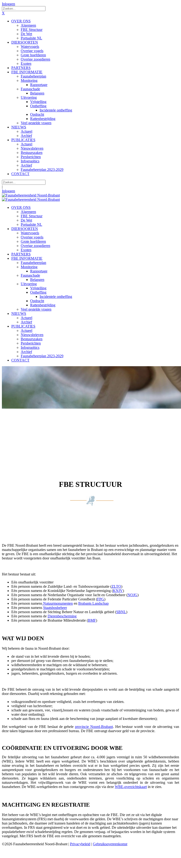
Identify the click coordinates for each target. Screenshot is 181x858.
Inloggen (8, 4)
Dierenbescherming (62, 616)
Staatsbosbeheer (55, 608)
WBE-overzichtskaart (131, 787)
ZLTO (116, 586)
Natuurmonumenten (57, 603)
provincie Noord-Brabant (94, 727)
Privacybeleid (80, 844)
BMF (92, 620)
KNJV (118, 591)
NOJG (132, 595)
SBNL (121, 612)
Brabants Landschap (93, 603)
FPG (100, 599)
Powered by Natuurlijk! (20, 852)
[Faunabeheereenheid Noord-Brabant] (31, 195)
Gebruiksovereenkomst (110, 844)
